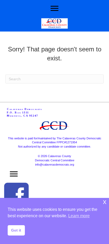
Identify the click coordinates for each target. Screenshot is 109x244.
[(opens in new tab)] (16, 195)
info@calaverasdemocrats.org (54, 164)
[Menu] (54, 8)
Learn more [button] (79, 216)
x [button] (104, 201)
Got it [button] (16, 230)
